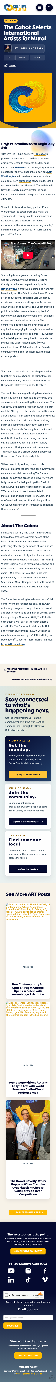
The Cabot (40, 153)
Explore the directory (28, 869)
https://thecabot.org (13, 644)
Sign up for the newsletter (28, 774)
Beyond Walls (9, 288)
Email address (28, 1309)
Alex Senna (25, 180)
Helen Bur (20, 167)
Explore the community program (28, 821)
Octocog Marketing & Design (29, 1373)
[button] (39, 7)
